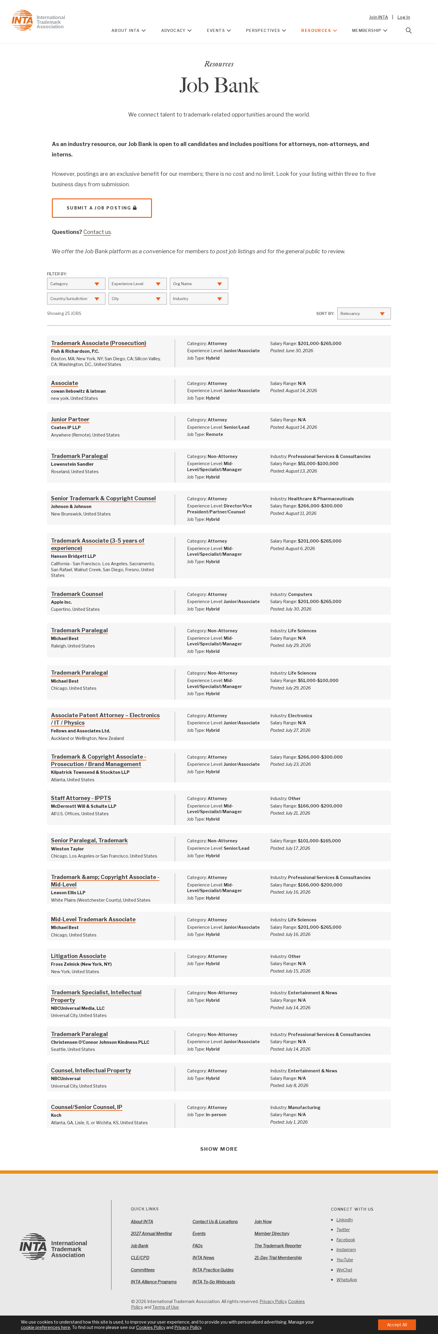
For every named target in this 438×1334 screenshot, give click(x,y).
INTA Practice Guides (213, 1269)
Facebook (345, 1239)
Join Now (263, 1221)
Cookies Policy (150, 1327)
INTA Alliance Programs (154, 1281)
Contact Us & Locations (215, 1221)
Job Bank (139, 1245)
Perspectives (263, 30)
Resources (316, 30)
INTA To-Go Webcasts (213, 1281)
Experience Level (127, 283)
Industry (180, 298)
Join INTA (378, 17)
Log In (403, 17)
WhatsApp (346, 1279)
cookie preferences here (45, 1327)
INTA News (203, 1257)
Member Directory (271, 1233)
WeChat (344, 1269)
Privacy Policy (273, 1301)
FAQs (197, 1245)
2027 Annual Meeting (151, 1233)
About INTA (125, 30)
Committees (143, 1269)
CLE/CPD (140, 1257)
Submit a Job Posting (99, 207)
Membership (367, 30)
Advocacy (173, 30)
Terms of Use (165, 1307)
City (115, 298)
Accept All (397, 1324)
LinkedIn (344, 1219)
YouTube (344, 1259)
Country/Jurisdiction (68, 298)
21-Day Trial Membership (278, 1257)
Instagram (346, 1249)
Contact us (97, 232)
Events (216, 30)
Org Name (182, 283)
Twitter (343, 1229)
